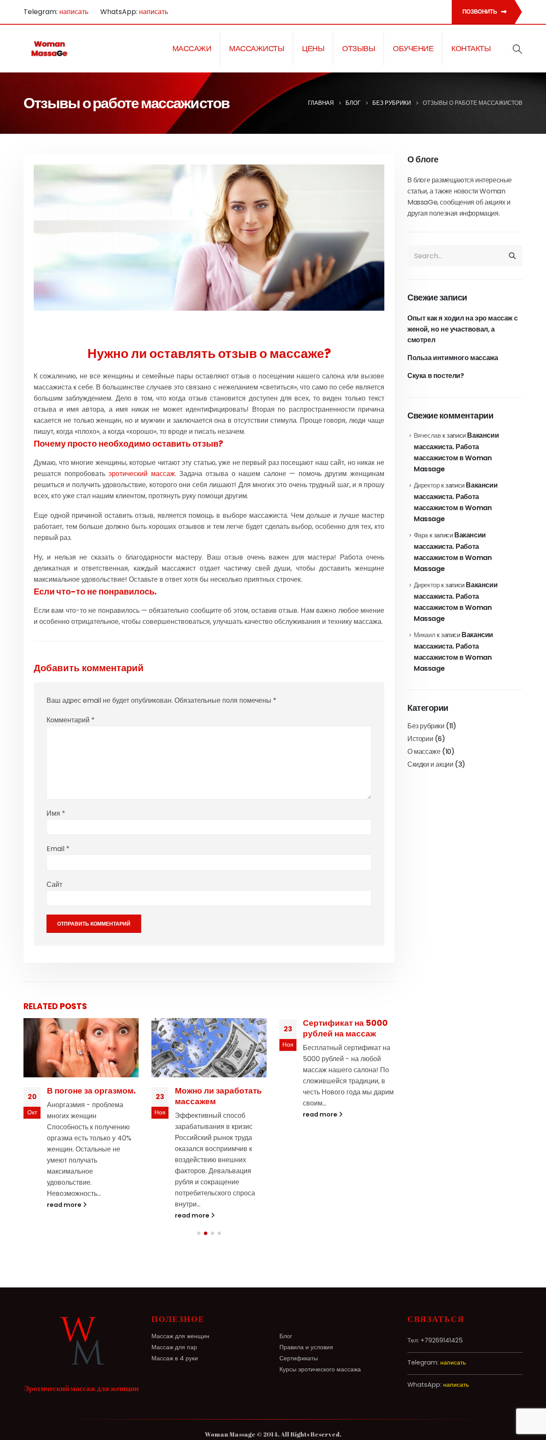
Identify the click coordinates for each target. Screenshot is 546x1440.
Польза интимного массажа (452, 358)
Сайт (54, 884)
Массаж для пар (174, 1347)
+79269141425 (442, 1340)
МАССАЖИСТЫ (256, 48)
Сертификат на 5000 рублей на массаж (217, 1028)
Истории (420, 739)
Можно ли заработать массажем (90, 1096)
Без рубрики (425, 726)
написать (73, 12)
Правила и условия (306, 1347)
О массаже (423, 751)
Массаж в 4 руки (174, 1358)
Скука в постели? (435, 376)
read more (65, 1215)
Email (58, 849)
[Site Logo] (49, 48)
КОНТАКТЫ (471, 48)
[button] (517, 49)
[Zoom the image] (81, 1319)
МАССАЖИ (192, 48)
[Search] (512, 255)
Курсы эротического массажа (320, 1369)
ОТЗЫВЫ (358, 48)
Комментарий (70, 720)
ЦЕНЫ (313, 48)
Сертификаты (298, 1358)
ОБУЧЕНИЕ (413, 48)
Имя (55, 813)
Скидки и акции (430, 764)
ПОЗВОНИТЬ (480, 11)
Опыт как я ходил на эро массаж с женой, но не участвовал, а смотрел (462, 329)
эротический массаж (141, 474)
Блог (285, 1336)
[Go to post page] (81, 1047)
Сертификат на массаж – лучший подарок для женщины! (338, 1106)
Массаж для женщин (180, 1336)
